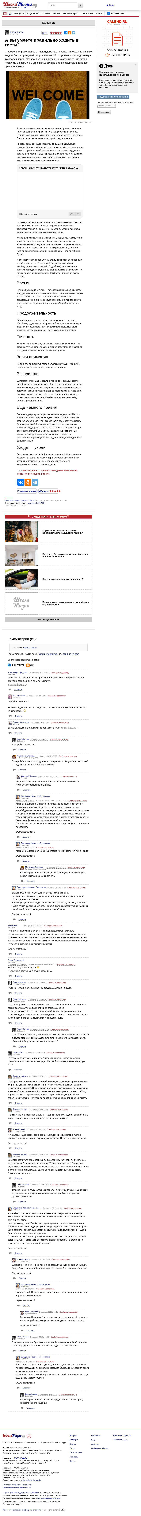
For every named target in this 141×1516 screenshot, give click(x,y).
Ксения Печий (19, 1129)
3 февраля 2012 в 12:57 (47, 776)
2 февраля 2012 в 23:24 (25, 848)
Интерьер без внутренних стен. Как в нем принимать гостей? (65, 555)
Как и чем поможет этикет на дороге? (62, 579)
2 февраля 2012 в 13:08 (38, 1110)
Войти (111, 5)
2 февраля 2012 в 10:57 (38, 1155)
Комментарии (70, 13)
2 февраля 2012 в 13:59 (35, 1053)
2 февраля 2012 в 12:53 (40, 1260)
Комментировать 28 (26, 491)
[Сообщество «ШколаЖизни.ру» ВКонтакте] (115, 13)
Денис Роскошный (16, 960)
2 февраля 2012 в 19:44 (17, 964)
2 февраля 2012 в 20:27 (39, 723)
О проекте (96, 1435)
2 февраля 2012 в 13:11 (38, 1076)
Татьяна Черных (20, 1076)
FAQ (93, 1440)
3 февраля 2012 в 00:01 (25, 801)
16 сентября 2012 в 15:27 (39, 673)
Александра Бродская (18, 672)
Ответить (18, 689)
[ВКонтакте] (65, 32)
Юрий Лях (12, 925)
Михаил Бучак (19, 695)
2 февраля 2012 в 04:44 (52, 1208)
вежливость (70, 470)
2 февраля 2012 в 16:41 (48, 1312)
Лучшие (34, 648)
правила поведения (52, 470)
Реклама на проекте (122, 1435)
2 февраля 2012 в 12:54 (36, 1130)
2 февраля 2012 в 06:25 (39, 1337)
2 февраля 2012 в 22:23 (56, 888)
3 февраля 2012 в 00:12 (56, 867)
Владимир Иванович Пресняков (35, 796)
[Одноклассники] (69, 32)
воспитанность (31, 470)
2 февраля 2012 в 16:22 (25, 1289)
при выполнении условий (48, 1498)
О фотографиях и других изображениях (21, 1492)
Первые (26, 648)
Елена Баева (23, 739)
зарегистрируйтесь (48, 654)
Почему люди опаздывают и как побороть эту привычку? (65, 603)
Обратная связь (120, 1440)
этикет (28, 474)
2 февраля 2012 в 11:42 (39, 1185)
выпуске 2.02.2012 (36, 503)
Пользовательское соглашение (17, 1488)
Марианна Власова (25, 756)
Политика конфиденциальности (17, 1485)
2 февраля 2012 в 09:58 (25, 1361)
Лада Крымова (19, 982)
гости (20, 474)
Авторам (95, 1444)
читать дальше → (17, 684)
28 (45, 33)
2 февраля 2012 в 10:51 (47, 1394)
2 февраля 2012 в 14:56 (37, 999)
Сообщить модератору (60, 673)
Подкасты (87, 13)
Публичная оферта (100, 1448)
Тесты (56, 13)
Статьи (46, 13)
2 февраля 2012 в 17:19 (39, 1029)
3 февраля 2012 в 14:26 (36, 696)
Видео (99, 13)
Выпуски (19, 13)
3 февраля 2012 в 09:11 (39, 739)
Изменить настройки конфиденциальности (22, 1510)
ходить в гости (41, 474)
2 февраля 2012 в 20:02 (33, 926)
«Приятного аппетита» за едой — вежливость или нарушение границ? (62, 531)
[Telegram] (73, 32)
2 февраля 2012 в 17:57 (37, 983)
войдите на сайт (71, 654)
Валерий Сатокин (21, 722)
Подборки (33, 13)
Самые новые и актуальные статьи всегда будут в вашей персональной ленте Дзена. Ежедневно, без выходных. (116, 84)
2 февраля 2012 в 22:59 (48, 756)
